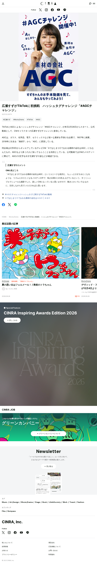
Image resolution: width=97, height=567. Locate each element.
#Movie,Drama (18, 119)
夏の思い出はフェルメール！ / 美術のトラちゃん (27, 284)
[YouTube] (58, 10)
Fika (3, 511)
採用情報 (5, 546)
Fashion (80, 502)
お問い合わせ (53, 550)
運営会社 (51, 543)
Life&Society (55, 502)
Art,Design (14, 502)
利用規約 (51, 554)
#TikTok (30, 119)
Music (4, 502)
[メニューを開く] (94, 3)
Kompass (12, 511)
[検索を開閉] (90, 3)
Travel (72, 502)
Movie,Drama (13, 217)
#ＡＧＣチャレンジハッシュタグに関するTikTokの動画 (28, 194)
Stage (37, 502)
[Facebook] (52, 10)
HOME (4, 217)
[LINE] (64, 10)
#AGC (38, 119)
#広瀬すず (6, 119)
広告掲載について (54, 546)
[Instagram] (46, 10)
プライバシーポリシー (9, 554)
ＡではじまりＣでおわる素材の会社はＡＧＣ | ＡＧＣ (27, 198)
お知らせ (5, 550)
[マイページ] (3, 3)
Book (44, 502)
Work (65, 502)
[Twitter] (40, 10)
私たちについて (7, 543)
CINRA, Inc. (12, 522)
